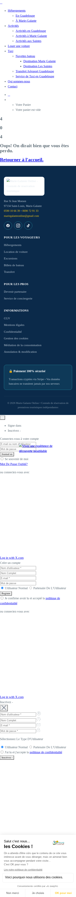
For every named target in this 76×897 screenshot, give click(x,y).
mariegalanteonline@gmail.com (21, 215)
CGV (7, 318)
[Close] (2, 418)
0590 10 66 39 (12, 210)
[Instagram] (18, 225)
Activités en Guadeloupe (31, 30)
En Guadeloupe (25, 15)
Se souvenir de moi (16, 459)
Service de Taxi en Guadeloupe (35, 76)
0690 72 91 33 (30, 210)
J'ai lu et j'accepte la (33, 752)
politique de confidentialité (46, 752)
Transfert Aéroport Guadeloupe (35, 71)
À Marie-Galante (26, 20)
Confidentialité (13, 331)
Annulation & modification (20, 351)
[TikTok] (28, 225)
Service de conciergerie (18, 298)
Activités (13, 25)
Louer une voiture (19, 46)
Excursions (10, 258)
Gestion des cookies (16, 338)
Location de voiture (16, 251)
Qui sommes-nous (19, 81)
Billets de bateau (14, 265)
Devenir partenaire (15, 291)
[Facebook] (8, 225)
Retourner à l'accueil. (21, 159)
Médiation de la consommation (23, 345)
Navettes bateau (25, 56)
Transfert (9, 271)
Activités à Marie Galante (31, 36)
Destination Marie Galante (39, 61)
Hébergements (17, 10)
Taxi (10, 51)
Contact (12, 86)
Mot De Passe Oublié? (14, 464)
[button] (42, 99)
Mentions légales (14, 324)
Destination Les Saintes (37, 66)
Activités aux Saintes (28, 41)
